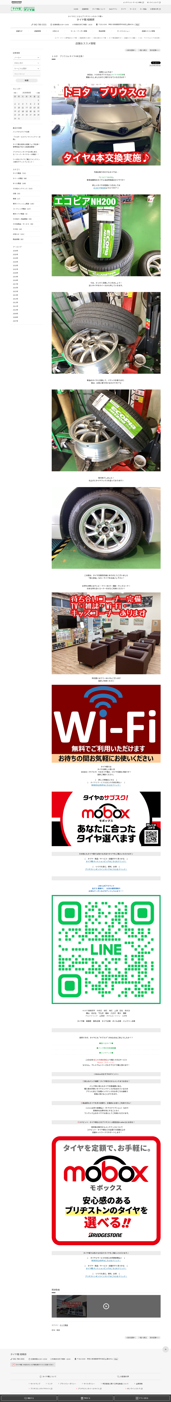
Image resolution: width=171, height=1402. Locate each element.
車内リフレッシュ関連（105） (24, 203)
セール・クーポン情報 (79, 31)
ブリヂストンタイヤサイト (40, 1388)
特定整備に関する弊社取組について (116, 1383)
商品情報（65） (18, 239)
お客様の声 (154, 9)
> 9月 (38, 93)
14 (34, 107)
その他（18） (18, 229)
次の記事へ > (154, 50)
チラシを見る (143, 1398)
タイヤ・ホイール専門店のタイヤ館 (66, 38)
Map (137, 25)
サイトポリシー (89, 1383)
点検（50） (17, 193)
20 (30, 111)
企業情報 (139, 1383)
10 (19, 107)
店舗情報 (37, 31)
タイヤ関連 (64, 1325)
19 (27, 111)
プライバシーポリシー (68, 1383)
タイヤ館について (98, 9)
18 (23, 111)
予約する (87, 1398)
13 (30, 107)
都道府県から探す (85, 38)
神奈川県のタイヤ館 (100, 38)
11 (23, 107)
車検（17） (17, 198)
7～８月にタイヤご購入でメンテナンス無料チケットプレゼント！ (26, 160)
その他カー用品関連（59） (23, 219)
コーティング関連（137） (22, 209)
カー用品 (143, 9)
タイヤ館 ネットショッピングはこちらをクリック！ (106, 861)
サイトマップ (35, 1383)
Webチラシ (113, 9)
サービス (133, 9)
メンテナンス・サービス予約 (132, 2)
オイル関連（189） (20, 183)
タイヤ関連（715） (20, 173)
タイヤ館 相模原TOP (115, 38)
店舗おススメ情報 (148, 31)
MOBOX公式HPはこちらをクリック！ (106, 785)
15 (38, 107)
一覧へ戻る (143, 50)
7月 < (15, 93)
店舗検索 (85, 9)
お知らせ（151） (19, 234)
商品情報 (102, 31)
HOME (76, 9)
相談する (30, 1398)
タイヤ (123, 9)
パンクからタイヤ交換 (21, 132)
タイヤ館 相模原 (86, 19)
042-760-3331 (40, 24)
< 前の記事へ (130, 50)
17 (19, 111)
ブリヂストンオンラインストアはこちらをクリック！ (106, 869)
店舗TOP (19, 31)
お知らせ (56, 31)
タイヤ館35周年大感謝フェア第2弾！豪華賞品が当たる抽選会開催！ (26, 145)
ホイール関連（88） (20, 178)
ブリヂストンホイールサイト (88, 1388)
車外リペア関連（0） (20, 214)
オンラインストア (152, 2)
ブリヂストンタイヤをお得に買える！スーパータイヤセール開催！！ (26, 153)
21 (34, 111)
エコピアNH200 (99, 188)
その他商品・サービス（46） (23, 224)
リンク (50, 1383)
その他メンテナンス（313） (23, 188)
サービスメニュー (123, 31)
